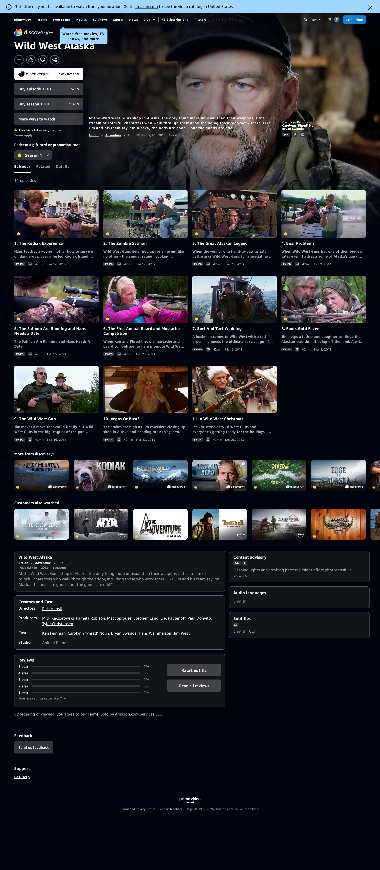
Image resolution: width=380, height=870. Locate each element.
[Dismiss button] (370, 7)
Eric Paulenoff (173, 618)
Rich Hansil (52, 608)
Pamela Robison (90, 618)
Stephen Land (146, 618)
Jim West (181, 633)
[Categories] (329, 19)
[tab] (22, 166)
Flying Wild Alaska (160, 475)
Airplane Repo (219, 475)
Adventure (113, 135)
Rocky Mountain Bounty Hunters (41, 475)
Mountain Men (101, 524)
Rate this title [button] (194, 670)
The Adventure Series (160, 524)
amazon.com (146, 6)
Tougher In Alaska (219, 524)
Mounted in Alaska (338, 524)
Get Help (22, 777)
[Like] (31, 59)
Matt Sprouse (119, 618)
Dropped (279, 524)
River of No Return (279, 475)
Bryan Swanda (293, 129)
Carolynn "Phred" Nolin (299, 125)
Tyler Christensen (57, 623)
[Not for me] (43, 59)
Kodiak (101, 475)
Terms (93, 714)
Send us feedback (170, 809)
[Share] (54, 59)
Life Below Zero (41, 524)
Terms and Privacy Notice (138, 809)
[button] (42, 698)
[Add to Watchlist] (19, 59)
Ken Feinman (300, 122)
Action (94, 135)
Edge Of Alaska (338, 475)
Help (189, 809)
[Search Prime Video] (306, 19)
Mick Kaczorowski (58, 618)
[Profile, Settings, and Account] (337, 19)
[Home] (22, 19)
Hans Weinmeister (155, 633)
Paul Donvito (199, 618)
